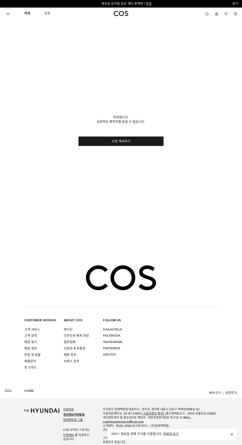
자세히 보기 (171, 434)
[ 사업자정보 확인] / (154, 413)
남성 (47, 13)
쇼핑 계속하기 (121, 141)
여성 (148, 3)
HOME (29, 391)
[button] (207, 14)
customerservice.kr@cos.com (123, 421)
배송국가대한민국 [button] (223, 392)
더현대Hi (68, 435)
